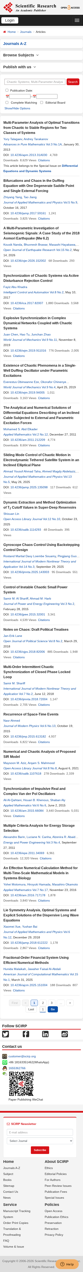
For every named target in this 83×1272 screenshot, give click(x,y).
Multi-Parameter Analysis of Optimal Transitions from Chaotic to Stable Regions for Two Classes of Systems (41, 128)
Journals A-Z (11, 1168)
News (7, 1197)
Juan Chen (10, 334)
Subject (8, 1174)
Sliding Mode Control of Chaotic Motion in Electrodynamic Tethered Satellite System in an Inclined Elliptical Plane (41, 460)
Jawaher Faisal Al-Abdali (44, 969)
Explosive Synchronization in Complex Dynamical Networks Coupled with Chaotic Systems (37, 323)
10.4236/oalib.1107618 (25, 773)
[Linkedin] (45, 1033)
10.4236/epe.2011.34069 (27, 853)
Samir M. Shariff (14, 683)
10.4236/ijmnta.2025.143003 (29, 572)
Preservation (53, 1223)
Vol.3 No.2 (67, 603)
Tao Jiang (30, 197)
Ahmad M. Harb (40, 598)
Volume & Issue (13, 1246)
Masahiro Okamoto (65, 884)
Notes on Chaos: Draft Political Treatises (36, 629)
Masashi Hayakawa (62, 244)
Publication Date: (21, 90)
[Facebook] (26, 1033)
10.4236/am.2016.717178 (27, 895)
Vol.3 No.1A (54, 144)
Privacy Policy (54, 1234)
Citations (44, 160)
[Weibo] (65, 1033)
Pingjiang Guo (67, 556)
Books (7, 1180)
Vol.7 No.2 (26, 694)
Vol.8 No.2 (57, 292)
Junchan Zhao (41, 334)
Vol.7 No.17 (40, 890)
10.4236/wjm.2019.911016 (28, 350)
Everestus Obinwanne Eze (21, 382)
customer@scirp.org (22, 1056)
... (61, 1003)
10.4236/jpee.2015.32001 (27, 614)
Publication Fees (56, 1191)
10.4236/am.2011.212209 (27, 439)
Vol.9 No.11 (49, 339)
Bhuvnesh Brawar (35, 244)
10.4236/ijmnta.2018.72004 (28, 699)
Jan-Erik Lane (12, 635)
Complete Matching (24, 102)
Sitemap (8, 1185)
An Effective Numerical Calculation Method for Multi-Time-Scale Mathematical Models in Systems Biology (40, 873)
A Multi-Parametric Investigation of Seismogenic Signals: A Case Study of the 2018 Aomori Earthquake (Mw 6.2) (41, 233)
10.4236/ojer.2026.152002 (28, 260)
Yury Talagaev (12, 139)
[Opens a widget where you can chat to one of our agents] (67, 1264)
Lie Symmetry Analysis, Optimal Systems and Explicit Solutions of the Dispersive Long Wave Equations (41, 915)
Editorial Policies (56, 1174)
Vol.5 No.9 (70, 202)
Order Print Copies (15, 1223)
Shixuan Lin (11, 513)
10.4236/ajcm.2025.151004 (28, 985)
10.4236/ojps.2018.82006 (27, 651)
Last (31, 1009)
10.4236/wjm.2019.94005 (27, 392)
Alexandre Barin (14, 837)
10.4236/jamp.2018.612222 (29, 942)
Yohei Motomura (14, 884)
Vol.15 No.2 (64, 250)
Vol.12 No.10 (51, 519)
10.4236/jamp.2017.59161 (28, 213)
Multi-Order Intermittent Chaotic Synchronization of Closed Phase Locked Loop (36, 672)
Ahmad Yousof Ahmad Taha (22, 471)
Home (12, 31)
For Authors (52, 1180)
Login (9, 20)
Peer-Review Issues (58, 1185)
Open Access (53, 1211)
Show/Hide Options (17, 108)
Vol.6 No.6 (39, 805)
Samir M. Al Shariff (15, 598)
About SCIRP (57, 1161)
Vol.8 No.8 (50, 768)
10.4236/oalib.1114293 (25, 529)
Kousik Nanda (12, 244)
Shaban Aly (57, 800)
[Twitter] (5, 1033)
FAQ (6, 1240)
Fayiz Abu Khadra (15, 287)
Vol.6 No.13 (48, 726)
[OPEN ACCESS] (70, 7)
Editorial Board (55, 102)
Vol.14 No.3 (26, 566)
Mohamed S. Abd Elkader (20, 429)
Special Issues (54, 1197)
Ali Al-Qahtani (12, 800)
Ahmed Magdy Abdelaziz (58, 471)
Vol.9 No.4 (49, 387)
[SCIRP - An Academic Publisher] (29, 7)
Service (10, 1204)
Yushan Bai (29, 926)
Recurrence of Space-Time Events (31, 714)
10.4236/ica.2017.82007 (26, 303)
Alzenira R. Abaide (64, 837)
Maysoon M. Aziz (14, 763)
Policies (52, 1204)
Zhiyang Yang (12, 197)
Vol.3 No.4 (53, 842)
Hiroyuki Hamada (38, 884)
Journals (25, 31)
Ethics (49, 1168)
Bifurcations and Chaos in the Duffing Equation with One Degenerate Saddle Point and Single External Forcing (38, 186)
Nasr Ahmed (11, 720)
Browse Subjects (19, 55)
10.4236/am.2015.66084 (27, 810)
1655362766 (17, 1068)
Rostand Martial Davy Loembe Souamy (29, 556)
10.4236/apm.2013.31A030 (28, 155)
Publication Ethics (56, 1217)
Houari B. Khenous (36, 800)
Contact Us (10, 1191)
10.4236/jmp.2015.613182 (28, 736)
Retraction (52, 1228)
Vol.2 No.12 (40, 434)
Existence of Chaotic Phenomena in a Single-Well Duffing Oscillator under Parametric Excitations (39, 370)
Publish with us (18, 67)
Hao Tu (25, 334)
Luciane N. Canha (39, 837)
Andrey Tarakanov (36, 139)
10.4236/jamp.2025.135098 (29, 487)
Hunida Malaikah (14, 969)
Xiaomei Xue (11, 926)
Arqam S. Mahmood (41, 763)
